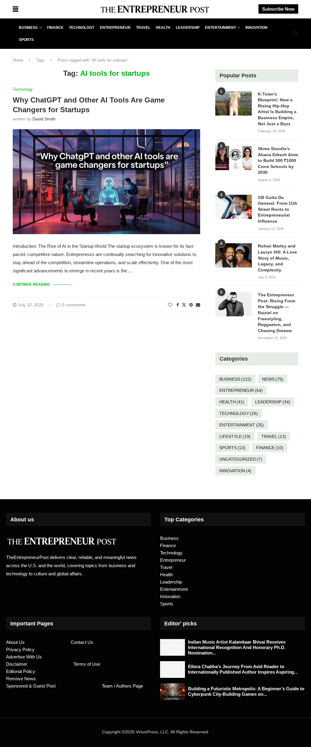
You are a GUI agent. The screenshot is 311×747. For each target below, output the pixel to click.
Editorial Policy (20, 671)
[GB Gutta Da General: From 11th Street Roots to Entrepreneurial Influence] (233, 207)
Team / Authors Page (122, 685)
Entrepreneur (115, 27)
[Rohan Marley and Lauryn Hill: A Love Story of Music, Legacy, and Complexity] (233, 255)
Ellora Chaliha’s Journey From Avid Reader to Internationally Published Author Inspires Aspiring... (243, 669)
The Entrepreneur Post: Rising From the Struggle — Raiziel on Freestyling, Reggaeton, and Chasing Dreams (276, 312)
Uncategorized (240, 459)
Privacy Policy (20, 649)
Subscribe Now (278, 9)
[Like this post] (170, 304)
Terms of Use (86, 664)
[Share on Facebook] (177, 304)
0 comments (74, 304)
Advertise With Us (24, 656)
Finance (55, 27)
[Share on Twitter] (184, 304)
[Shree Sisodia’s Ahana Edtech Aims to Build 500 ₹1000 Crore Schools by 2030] (233, 158)
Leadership (188, 27)
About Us (15, 642)
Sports (26, 40)
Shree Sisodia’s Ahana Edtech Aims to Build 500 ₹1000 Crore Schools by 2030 (278, 160)
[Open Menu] (15, 9)
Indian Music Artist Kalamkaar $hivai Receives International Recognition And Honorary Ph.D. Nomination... (236, 647)
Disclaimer (16, 664)
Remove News (21, 678)
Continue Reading (31, 284)
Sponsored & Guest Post (31, 685)
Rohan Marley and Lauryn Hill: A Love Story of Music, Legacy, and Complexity (277, 258)
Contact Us (82, 642)
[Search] (295, 33)
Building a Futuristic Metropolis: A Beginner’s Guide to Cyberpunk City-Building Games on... (246, 691)
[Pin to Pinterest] (191, 304)
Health (163, 27)
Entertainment (220, 27)
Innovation (256, 27)
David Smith (44, 118)
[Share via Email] (198, 304)
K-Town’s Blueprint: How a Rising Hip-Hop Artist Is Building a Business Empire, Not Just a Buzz (277, 109)
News (272, 379)
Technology (81, 27)
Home (18, 60)
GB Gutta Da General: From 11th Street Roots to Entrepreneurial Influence (277, 209)
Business (28, 27)
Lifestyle (235, 436)
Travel (143, 27)
